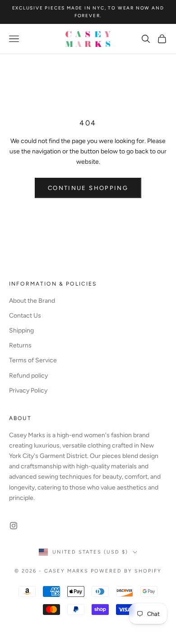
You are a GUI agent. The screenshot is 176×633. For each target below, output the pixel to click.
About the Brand (32, 301)
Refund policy (28, 375)
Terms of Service (33, 360)
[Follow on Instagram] (13, 525)
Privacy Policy (28, 390)
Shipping (21, 330)
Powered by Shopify (126, 571)
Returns (20, 345)
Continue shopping (88, 188)
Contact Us (25, 315)
